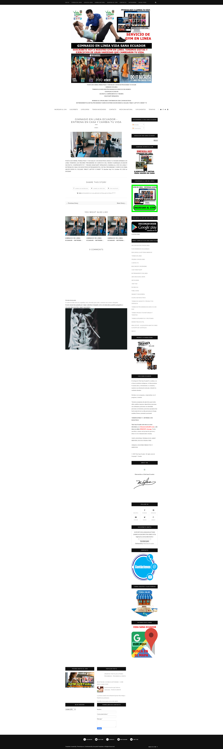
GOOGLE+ (153, 519)
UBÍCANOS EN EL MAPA (138, 276)
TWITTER (134, 283)
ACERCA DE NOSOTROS (139, 297)
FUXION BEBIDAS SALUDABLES (140, 249)
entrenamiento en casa (88, 193)
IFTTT (114, 193)
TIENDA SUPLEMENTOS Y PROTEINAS (142, 318)
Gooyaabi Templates (98, 746)
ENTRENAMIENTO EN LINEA (140, 273)
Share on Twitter (99, 188)
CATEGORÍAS (132, 2)
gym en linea (108, 193)
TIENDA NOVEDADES (99, 109)
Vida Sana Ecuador (148, 543)
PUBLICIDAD (135, 290)
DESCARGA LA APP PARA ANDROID (142, 252)
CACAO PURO (142, 2)
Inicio (67, 2)
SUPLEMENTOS (141, 109)
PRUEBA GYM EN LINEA (138, 259)
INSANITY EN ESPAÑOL (138, 294)
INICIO (134, 331)
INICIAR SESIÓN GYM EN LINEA (141, 245)
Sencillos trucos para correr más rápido (107, 701)
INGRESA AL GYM (112, 2)
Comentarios (137, 128)
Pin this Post (114, 188)
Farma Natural (100, 2)
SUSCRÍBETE (74, 109)
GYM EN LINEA (88, 2)
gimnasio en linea (99, 193)
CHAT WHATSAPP (137, 270)
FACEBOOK (135, 287)
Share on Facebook (81, 188)
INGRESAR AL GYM (60, 109)
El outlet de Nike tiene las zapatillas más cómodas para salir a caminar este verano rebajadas (91, 302)
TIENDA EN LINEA (76, 2)
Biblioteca (135, 512)
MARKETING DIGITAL (138, 322)
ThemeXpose (80, 746)
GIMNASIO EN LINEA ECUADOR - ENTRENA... (74, 239)
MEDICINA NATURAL (126, 109)
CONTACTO (123, 2)
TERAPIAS (152, 109)
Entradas (136, 124)
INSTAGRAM (135, 280)
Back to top (153, 746)
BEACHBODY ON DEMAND (139, 266)
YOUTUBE (136, 519)
